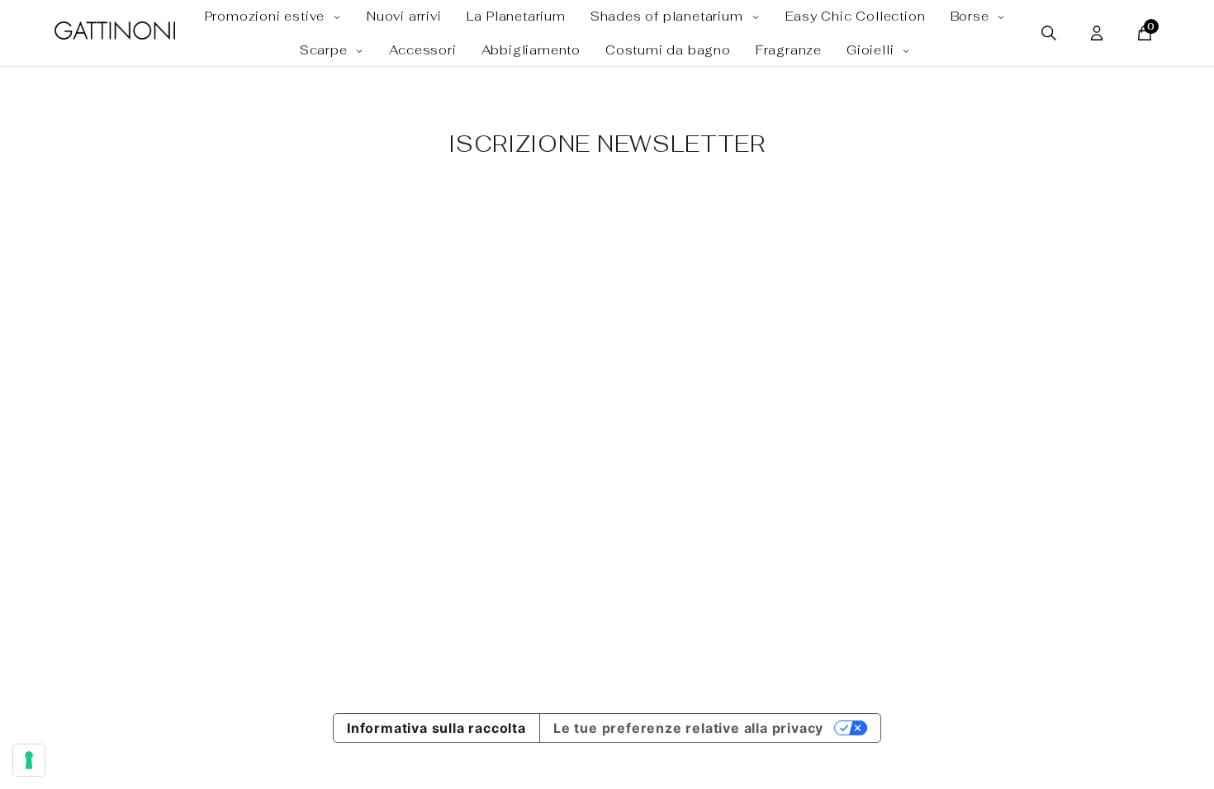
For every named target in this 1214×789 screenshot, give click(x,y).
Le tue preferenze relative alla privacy (688, 728)
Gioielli (872, 50)
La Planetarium (516, 16)
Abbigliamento (531, 50)
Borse (972, 16)
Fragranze (789, 50)
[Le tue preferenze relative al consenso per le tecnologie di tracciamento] (29, 760)
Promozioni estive (267, 16)
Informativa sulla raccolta (436, 728)
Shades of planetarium (668, 16)
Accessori (422, 50)
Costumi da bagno (668, 50)
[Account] (1096, 33)
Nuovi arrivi (404, 16)
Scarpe (326, 50)
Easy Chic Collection (855, 16)
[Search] (1049, 33)
